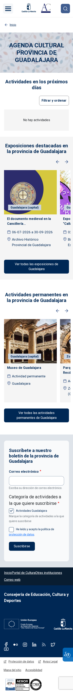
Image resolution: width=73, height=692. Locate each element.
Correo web (12, 580)
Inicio (8, 573)
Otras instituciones (48, 573)
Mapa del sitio (12, 670)
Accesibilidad (33, 670)
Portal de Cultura (23, 573)
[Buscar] (65, 8)
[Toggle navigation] (8, 8)
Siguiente (66, 162)
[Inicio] (46, 8)
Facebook (6, 644)
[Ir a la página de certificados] (30, 684)
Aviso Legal (50, 661)
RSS (43, 644)
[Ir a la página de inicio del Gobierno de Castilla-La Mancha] (28, 7)
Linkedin (34, 644)
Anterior (57, 162)
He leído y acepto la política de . (31, 532)
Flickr (15, 644)
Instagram (25, 644)
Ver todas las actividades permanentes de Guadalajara (37, 415)
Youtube (6, 649)
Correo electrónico (24, 472)
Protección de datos (21, 661)
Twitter (53, 644)
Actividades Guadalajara (31, 510)
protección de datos (21, 534)
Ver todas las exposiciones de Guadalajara (36, 266)
